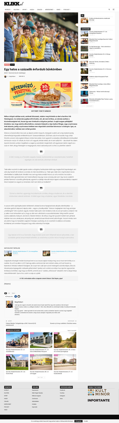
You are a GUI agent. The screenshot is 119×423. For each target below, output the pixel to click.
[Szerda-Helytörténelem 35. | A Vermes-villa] (84, 71)
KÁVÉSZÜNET (49, 9)
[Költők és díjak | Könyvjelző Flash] (84, 78)
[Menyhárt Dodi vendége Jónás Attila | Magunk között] (84, 86)
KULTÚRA (16, 9)
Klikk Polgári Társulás (37, 393)
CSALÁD (39, 9)
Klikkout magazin (36, 395)
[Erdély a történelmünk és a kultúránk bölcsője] (84, 20)
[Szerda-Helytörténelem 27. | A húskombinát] (65, 362)
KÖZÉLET (7, 9)
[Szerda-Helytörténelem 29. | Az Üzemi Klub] (17, 362)
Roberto (13, 293)
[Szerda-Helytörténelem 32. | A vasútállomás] (17, 340)
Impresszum (35, 390)
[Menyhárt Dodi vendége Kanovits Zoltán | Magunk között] (84, 41)
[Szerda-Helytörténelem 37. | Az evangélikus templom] (8, 253)
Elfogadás (78, 421)
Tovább (86, 421)
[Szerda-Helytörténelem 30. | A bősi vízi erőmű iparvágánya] (65, 340)
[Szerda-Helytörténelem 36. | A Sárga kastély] (46, 253)
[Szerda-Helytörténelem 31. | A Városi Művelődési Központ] (41, 340)
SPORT (24, 9)
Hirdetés (34, 404)
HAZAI (32, 9)
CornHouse (35, 398)
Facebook (62, 390)
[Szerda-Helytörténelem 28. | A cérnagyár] (41, 362)
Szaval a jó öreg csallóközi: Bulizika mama (63, 323)
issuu (61, 398)
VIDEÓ (58, 9)
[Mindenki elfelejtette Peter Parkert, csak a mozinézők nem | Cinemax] (84, 101)
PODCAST (67, 9)
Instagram (62, 395)
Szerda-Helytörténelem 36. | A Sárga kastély (63, 251)
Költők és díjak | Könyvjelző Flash (98, 76)
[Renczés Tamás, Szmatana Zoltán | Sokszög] (84, 63)
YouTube (62, 393)
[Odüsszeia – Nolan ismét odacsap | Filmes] (84, 93)
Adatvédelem (35, 401)
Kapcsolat (34, 407)
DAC (9, 293)
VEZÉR (12, 64)
